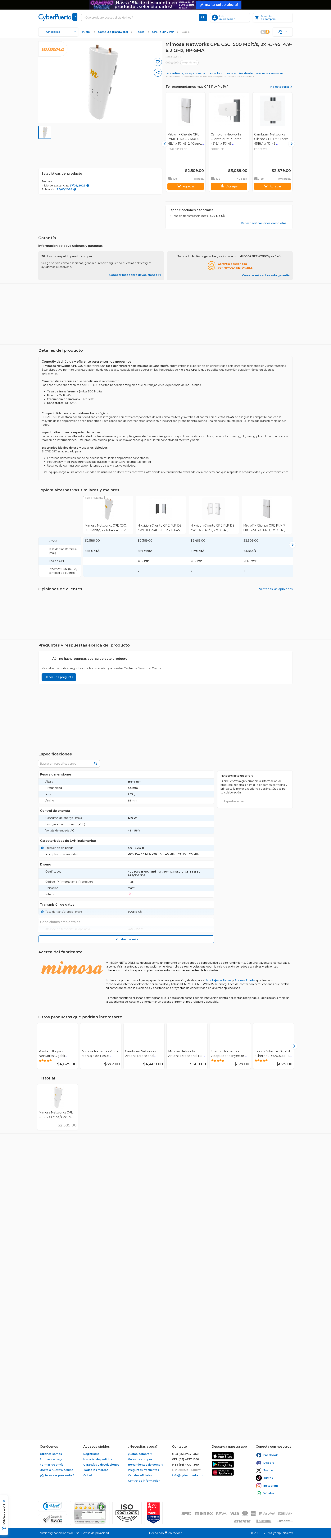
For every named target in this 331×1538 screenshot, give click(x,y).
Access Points (245, 980)
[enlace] (223, 1455)
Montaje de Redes (219, 980)
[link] (108, 515)
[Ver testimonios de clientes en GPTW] (153, 1513)
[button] (127, 1513)
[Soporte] (283, 31)
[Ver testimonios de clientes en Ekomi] (90, 1513)
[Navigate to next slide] (291, 318)
